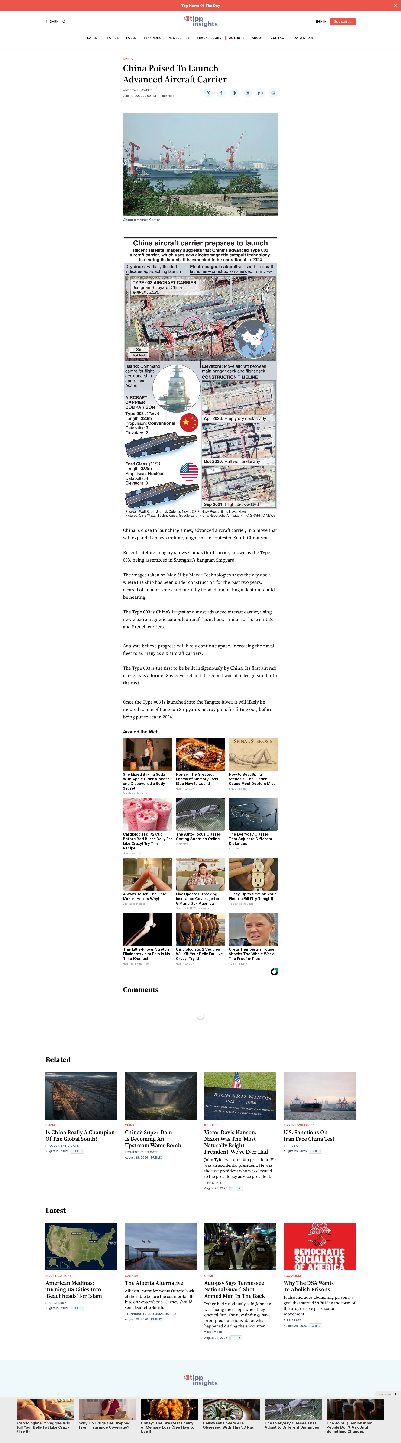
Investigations (58, 1276)
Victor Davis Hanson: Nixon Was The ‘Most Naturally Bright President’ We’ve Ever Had (236, 1142)
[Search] (64, 21)
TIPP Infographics (299, 1125)
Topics (113, 37)
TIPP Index (152, 37)
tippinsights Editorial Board (150, 1314)
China (128, 58)
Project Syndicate (62, 1145)
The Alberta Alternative (154, 1283)
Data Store (304, 37)
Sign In (321, 21)
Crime (209, 1276)
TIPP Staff (213, 1183)
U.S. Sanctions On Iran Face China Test (309, 1135)
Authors (237, 37)
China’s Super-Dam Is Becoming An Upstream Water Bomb (153, 1138)
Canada (131, 1276)
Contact (278, 37)
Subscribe (343, 21)
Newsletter (178, 37)
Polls (131, 37)
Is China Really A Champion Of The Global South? (80, 1135)
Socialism (292, 1276)
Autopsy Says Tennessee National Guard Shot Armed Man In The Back (234, 1289)
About (257, 37)
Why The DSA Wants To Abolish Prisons (309, 1286)
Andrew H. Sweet (137, 90)
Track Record (209, 37)
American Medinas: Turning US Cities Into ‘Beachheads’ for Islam (73, 1289)
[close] (395, 5)
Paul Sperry (56, 1302)
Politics (211, 1125)
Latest (93, 37)
